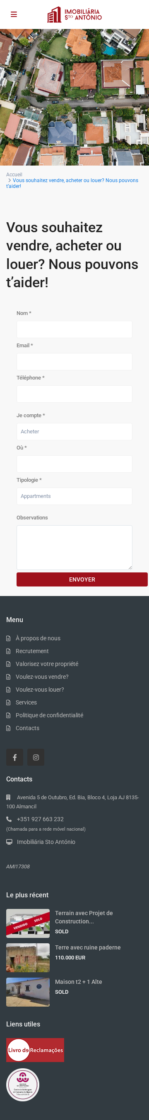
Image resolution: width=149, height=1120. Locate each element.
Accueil (14, 175)
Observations (32, 517)
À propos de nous (38, 638)
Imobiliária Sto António (46, 842)
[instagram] (35, 757)
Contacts (27, 728)
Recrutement (32, 651)
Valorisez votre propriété (47, 664)
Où (22, 448)
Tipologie (29, 480)
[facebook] (14, 757)
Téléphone (31, 378)
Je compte (31, 415)
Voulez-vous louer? (40, 689)
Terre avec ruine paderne (88, 947)
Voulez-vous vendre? (42, 676)
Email (25, 345)
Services (26, 702)
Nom (24, 313)
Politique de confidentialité (49, 715)
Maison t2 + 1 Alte (78, 981)
